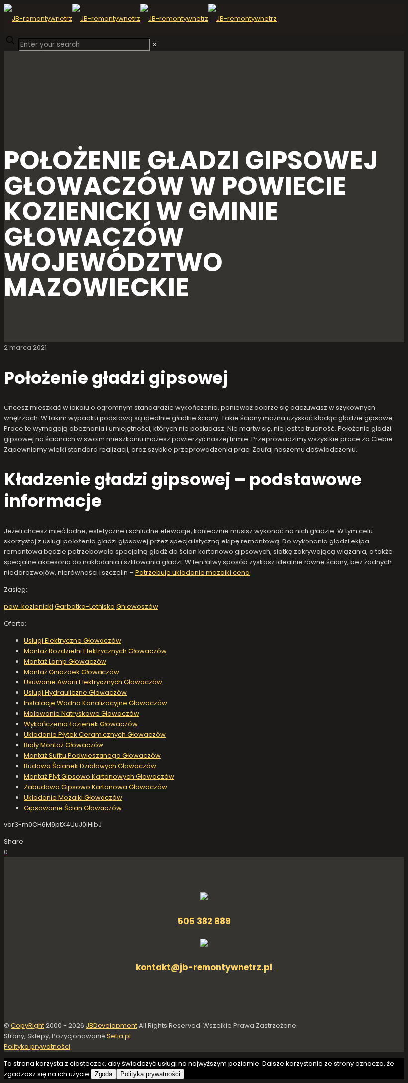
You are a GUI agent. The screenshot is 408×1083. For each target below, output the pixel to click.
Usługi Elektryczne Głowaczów (72, 640)
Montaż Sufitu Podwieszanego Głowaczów (92, 755)
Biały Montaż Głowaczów (63, 745)
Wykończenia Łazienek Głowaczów (81, 724)
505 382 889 (204, 921)
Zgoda (103, 1074)
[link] (154, 44)
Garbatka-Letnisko (85, 606)
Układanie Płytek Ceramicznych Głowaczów (95, 734)
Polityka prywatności (37, 1046)
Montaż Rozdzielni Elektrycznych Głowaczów (95, 651)
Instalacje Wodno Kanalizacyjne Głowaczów (95, 703)
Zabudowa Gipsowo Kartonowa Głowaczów (95, 787)
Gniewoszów (137, 606)
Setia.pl (119, 1036)
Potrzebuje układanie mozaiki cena (192, 572)
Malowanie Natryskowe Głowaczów (81, 713)
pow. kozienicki (28, 606)
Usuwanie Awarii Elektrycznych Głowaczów (93, 682)
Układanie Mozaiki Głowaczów (73, 797)
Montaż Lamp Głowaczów (65, 661)
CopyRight (27, 1025)
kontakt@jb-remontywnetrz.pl (204, 967)
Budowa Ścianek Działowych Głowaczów (90, 766)
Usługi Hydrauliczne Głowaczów (75, 692)
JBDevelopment (111, 1025)
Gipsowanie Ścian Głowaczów (73, 807)
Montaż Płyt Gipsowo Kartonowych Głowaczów (99, 776)
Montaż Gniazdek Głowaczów (71, 672)
